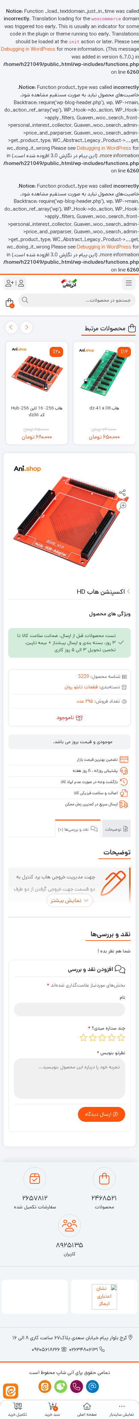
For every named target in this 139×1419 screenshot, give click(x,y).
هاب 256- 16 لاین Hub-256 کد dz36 (36, 411)
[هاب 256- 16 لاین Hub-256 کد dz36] (36, 372)
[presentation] (26, 327)
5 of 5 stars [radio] (83, 1038)
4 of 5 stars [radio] (93, 1038)
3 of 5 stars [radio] (102, 1038)
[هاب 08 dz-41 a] (104, 372)
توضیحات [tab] (113, 829)
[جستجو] (25, 300)
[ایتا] (10, 1391)
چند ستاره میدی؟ (106, 1028)
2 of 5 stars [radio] (112, 1038)
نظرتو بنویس (111, 1052)
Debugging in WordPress (28, 49)
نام (122, 997)
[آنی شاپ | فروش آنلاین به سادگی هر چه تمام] (69, 283)
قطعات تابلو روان (81, 687)
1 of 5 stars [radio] (121, 1038)
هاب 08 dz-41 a (104, 408)
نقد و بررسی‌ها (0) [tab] (74, 829)
